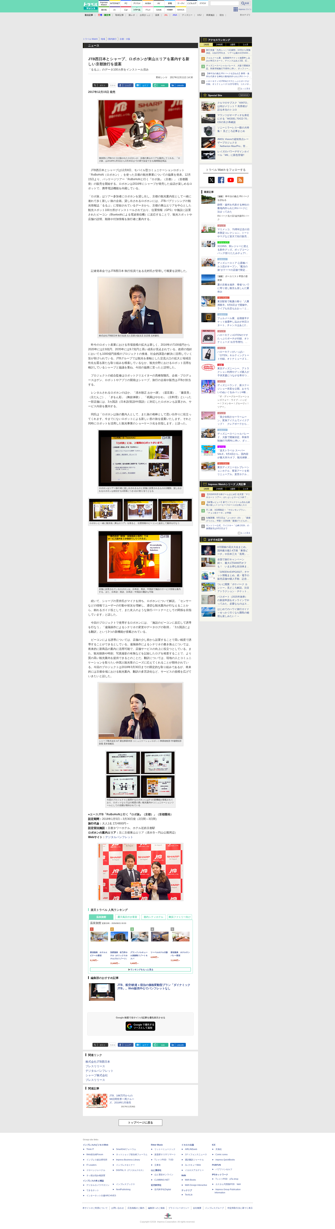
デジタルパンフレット (119, 837)
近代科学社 (156, 1185)
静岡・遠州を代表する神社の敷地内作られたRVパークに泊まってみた (233, 208)
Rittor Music (157, 1145)
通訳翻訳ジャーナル (194, 1160)
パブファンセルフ (223, 1169)
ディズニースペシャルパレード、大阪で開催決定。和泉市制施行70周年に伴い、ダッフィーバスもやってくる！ (228, 68)
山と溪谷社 (156, 1170)
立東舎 (157, 1165)
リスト (113, 85)
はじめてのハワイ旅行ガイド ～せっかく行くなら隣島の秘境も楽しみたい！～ (233, 612)
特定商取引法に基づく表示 (240, 1208)
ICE (213, 1145)
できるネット (92, 1190)
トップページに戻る (140, 1122)
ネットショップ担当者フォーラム (131, 1154)
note (163, 85)
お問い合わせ (117, 1208)
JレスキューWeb (193, 1165)
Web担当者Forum (94, 1154)
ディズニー (187, 15)
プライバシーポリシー (178, 1208)
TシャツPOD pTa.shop (226, 1179)
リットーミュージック (164, 1149)
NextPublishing (123, 1189)
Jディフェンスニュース (196, 1154)
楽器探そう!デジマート (165, 1154)
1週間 (232, 44)
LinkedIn (180, 85)
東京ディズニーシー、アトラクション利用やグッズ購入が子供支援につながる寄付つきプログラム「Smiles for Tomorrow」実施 (233, 375)
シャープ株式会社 (96, 1075)
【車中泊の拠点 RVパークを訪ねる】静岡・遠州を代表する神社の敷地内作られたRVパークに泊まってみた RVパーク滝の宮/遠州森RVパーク (228, 76)
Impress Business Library (128, 1160)
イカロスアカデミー (194, 1170)
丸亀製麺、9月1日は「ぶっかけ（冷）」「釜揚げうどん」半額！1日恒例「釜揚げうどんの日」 (228, 521)
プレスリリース (95, 1066)
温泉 (157, 15)
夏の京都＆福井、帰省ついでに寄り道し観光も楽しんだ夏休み (233, 288)
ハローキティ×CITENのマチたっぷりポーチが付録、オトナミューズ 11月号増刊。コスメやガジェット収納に (228, 84)
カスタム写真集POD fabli (228, 1184)
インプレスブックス (125, 1184)
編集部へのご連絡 (156, 1208)
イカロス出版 (187, 1145)
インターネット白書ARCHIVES (101, 1195)
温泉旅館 (101, 917)
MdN (183, 1175)
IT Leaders (91, 1165)
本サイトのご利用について (95, 1208)
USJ (199, 15)
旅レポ (132, 15)
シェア (128, 85)
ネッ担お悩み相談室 (95, 1175)
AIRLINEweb (191, 1149)
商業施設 (210, 15)
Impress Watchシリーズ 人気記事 (227, 484)
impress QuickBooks (225, 1160)
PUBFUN (216, 1165)
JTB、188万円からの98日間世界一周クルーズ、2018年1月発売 (121, 1099)
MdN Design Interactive (196, 1185)
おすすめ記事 (215, 539)
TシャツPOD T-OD (163, 1160)
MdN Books (190, 1180)
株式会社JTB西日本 (97, 1061)
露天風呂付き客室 (127, 917)
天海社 (218, 1149)
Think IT (90, 1149)
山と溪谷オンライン (163, 1174)
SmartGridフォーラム (126, 1149)
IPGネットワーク (220, 1174)
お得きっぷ (145, 15)
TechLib (188, 1194)
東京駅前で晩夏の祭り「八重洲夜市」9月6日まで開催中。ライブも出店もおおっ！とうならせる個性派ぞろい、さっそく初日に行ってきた (233, 308)
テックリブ (186, 1190)
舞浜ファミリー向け (180, 917)
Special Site (215, 95)
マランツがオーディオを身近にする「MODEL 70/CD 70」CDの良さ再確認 (233, 118)
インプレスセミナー (125, 1165)
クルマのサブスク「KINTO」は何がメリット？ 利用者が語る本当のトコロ (233, 106)
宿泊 (221, 15)
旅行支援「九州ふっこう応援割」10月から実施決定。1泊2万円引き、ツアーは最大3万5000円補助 (228, 53)
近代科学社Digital (162, 1189)
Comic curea (221, 1154)
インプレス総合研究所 (96, 1160)
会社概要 (197, 1208)
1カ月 (245, 44)
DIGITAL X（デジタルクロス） (130, 1170)
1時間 (206, 44)
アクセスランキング (219, 39)
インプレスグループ (214, 1208)
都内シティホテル (153, 917)
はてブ (145, 85)
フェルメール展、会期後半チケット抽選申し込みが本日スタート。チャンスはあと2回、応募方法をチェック (228, 61)
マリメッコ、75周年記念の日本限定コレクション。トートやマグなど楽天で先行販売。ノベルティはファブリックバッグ (233, 236)
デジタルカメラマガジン (97, 1185)
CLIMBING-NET (161, 1180)
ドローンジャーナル (95, 1170)
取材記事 (119, 15)
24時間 (219, 44)
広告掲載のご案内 (136, 1208)
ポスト (103, 85)
